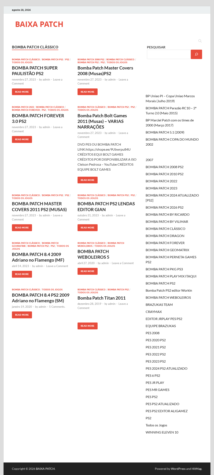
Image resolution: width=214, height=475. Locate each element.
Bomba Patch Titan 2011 (102, 297)
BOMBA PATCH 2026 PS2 (164, 207)
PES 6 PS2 (153, 375)
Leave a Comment (57, 266)
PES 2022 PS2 (156, 354)
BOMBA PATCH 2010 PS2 (164, 174)
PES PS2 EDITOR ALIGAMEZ (167, 411)
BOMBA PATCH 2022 (23, 107)
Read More (20, 90)
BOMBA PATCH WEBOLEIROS (168, 297)
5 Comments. (57, 306)
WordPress (178, 468)
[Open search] (200, 41)
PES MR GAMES (157, 390)
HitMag (196, 468)
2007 (149, 160)
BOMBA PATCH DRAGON (165, 236)
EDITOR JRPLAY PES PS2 (164, 319)
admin (46, 79)
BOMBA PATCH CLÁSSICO (26, 59)
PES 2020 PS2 (156, 340)
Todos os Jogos (22, 62)
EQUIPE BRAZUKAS (161, 326)
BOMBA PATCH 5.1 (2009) (165, 132)
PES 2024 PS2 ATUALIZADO (166, 368)
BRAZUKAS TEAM (159, 304)
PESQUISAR (156, 47)
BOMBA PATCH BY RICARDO (168, 214)
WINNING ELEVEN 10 (162, 432)
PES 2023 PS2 (156, 361)
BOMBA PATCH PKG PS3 (164, 269)
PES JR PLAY (155, 382)
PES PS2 (152, 397)
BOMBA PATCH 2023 (161, 188)
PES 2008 (152, 333)
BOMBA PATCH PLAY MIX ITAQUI (171, 276)
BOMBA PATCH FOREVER (26, 109)
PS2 (67, 59)
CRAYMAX (154, 312)
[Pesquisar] (196, 54)
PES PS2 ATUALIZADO (162, 404)
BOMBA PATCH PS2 (52, 59)
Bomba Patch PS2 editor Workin (169, 290)
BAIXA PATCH (39, 24)
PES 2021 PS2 (156, 347)
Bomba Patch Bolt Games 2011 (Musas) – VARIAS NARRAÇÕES (102, 121)
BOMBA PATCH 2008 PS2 (91, 59)
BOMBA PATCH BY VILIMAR (167, 221)
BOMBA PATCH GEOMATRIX (167, 250)
